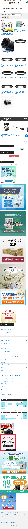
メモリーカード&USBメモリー (7, 372)
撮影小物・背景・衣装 (5, 348)
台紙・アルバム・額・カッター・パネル (9, 364)
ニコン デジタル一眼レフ (6, 329)
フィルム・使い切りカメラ (6, 351)
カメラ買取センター (5, 522)
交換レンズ (3, 337)
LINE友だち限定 (4, 391)
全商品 (2, 5)
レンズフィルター (15, 5)
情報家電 (2, 370)
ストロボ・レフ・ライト (6, 345)
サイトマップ (22, 514)
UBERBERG (13, 522)
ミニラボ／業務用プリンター (6, 354)
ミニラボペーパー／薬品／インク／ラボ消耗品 (10, 356)
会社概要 (2, 512)
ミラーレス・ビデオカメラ (6, 332)
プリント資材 (3, 359)
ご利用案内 (8, 512)
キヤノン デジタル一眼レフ (6, 327)
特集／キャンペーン (5, 383)
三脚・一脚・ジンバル (5, 343)
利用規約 (16, 514)
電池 (2, 367)
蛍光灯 (2, 389)
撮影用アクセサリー (7, 5)
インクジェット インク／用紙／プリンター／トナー (11, 378)
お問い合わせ (3, 516)
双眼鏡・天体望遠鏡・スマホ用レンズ (8, 381)
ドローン (2, 386)
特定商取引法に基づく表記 (18, 512)
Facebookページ (4, 520)
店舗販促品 (3, 362)
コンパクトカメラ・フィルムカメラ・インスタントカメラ (12, 335)
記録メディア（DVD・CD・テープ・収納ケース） (11, 375)
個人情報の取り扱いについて (6, 514)
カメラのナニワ (12, 520)
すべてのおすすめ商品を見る (22, 141)
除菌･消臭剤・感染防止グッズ (7, 394)
